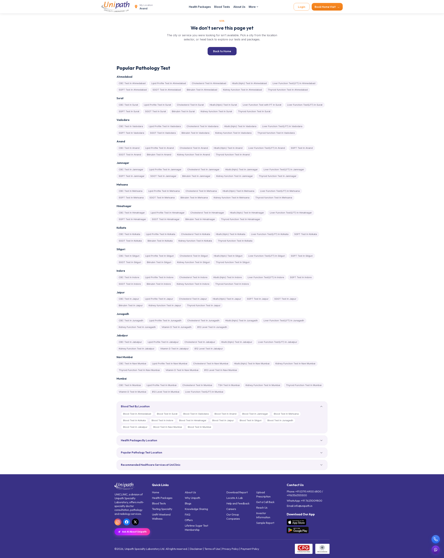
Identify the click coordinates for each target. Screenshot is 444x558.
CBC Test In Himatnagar (132, 212)
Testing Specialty (162, 509)
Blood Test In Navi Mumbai (167, 427)
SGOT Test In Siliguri (130, 262)
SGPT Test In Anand (302, 148)
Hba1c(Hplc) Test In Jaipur (227, 298)
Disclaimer (196, 549)
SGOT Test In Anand (130, 154)
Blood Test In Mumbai (199, 427)
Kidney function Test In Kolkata (195, 240)
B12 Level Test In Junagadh (212, 327)
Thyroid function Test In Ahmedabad (288, 89)
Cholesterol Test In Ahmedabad (209, 83)
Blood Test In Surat (167, 413)
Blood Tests (222, 6)
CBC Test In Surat (128, 104)
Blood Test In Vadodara (196, 413)
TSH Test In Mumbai (229, 385)
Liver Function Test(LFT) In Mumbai (204, 391)
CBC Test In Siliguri (129, 255)
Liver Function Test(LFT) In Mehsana (280, 191)
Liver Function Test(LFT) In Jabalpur (277, 342)
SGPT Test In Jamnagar (131, 176)
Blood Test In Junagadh (280, 420)
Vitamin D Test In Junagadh (176, 327)
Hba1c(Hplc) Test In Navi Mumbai (252, 363)
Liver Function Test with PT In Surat (262, 104)
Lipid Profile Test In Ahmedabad (168, 83)
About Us (239, 6)
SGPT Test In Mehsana (131, 197)
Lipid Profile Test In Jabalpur (163, 342)
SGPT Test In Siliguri (302, 255)
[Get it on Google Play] (298, 530)
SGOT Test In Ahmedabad (167, 89)
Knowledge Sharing (196, 509)
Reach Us (261, 507)
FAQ (187, 514)
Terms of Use (212, 549)
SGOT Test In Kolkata (130, 240)
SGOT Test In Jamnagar (163, 176)
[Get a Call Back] (436, 539)
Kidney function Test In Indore (193, 283)
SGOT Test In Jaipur (285, 298)
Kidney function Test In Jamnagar (234, 176)
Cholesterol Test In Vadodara (202, 126)
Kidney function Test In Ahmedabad (242, 89)
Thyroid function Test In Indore (232, 283)
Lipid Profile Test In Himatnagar (168, 212)
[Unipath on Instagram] (117, 521)
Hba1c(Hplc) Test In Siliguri (228, 255)
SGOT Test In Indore (130, 283)
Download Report (237, 492)
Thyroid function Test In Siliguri (233, 262)
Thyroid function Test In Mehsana (273, 197)
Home (155, 492)
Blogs (188, 503)
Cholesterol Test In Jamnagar (203, 169)
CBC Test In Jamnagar (131, 169)
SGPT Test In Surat (129, 111)
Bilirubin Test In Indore (159, 283)
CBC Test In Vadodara (131, 126)
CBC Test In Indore (129, 277)
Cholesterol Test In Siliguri (194, 255)
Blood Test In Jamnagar (255, 413)
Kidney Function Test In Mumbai (263, 385)
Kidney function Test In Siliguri (193, 262)
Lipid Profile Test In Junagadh (165, 320)
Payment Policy (250, 549)
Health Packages (200, 6)
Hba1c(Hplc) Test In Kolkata (230, 234)
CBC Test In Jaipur (129, 298)
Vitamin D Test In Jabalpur (174, 348)
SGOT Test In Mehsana (162, 197)
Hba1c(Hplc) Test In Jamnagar (241, 169)
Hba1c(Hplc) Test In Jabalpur (236, 342)
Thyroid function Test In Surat (254, 111)
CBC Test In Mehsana (130, 191)
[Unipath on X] (135, 521)
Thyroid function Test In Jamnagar (277, 176)
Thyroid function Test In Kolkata (235, 240)
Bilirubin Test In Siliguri (159, 262)
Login (301, 6)
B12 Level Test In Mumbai (165, 391)
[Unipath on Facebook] (126, 521)
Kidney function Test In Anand (193, 154)
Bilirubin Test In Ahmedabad (202, 89)
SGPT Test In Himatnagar (132, 219)
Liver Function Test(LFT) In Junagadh (284, 320)
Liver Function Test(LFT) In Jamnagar (284, 169)
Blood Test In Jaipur (223, 420)
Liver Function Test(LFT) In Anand (266, 148)
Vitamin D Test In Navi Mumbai (182, 370)
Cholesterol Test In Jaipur (193, 298)
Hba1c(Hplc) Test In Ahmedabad (249, 83)
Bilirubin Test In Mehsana (194, 197)
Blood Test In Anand (225, 413)
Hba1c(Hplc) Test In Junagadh (241, 320)
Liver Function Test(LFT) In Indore (266, 277)
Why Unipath (192, 498)
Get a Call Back (265, 502)
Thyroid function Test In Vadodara (276, 132)
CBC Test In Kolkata (129, 234)
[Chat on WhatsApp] (436, 550)
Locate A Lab (234, 498)
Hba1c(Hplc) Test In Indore (227, 277)
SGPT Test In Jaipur (257, 298)
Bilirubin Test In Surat (183, 111)
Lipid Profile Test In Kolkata (160, 234)
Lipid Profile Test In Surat (157, 104)
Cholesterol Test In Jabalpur (200, 342)
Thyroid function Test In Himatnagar (240, 219)
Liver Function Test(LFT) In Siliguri (266, 255)
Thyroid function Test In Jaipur (203, 305)
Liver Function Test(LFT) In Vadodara (282, 126)
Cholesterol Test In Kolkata (195, 234)
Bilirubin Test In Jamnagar (196, 176)
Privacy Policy (230, 549)
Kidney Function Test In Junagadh (137, 327)
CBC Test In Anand (129, 148)
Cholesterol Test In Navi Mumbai (210, 363)
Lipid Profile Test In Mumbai (162, 385)
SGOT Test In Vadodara (163, 132)
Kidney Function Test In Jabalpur (136, 348)
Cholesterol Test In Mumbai (197, 385)
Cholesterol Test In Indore (193, 277)
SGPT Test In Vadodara (131, 132)
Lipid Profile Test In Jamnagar (165, 169)
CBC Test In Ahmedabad (132, 83)
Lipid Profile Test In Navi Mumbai (169, 363)
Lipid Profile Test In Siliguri (159, 255)
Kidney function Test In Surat (216, 111)
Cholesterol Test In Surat (190, 104)
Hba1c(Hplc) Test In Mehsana (238, 191)
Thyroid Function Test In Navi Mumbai (139, 370)
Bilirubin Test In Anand (159, 154)
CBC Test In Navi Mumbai (132, 363)
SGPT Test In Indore (301, 277)
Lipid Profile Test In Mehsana (164, 191)
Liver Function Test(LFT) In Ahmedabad (294, 83)
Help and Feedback (238, 503)
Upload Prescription (263, 494)
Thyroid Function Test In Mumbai (304, 385)
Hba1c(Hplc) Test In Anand (228, 148)
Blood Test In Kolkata (134, 420)
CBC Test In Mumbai (130, 385)
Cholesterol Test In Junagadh (203, 320)
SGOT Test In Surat (155, 111)
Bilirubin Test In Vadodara (195, 132)
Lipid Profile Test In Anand (159, 148)
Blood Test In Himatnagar (192, 420)
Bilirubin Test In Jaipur (131, 305)
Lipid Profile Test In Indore (159, 277)
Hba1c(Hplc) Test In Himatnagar (247, 212)
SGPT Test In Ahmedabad (133, 89)
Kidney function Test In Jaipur (165, 305)
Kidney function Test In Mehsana (231, 197)
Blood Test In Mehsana (286, 413)
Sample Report (265, 523)
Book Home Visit (327, 6)
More (252, 6)
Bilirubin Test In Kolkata (160, 240)
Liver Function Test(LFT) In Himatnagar (291, 212)
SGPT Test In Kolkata (305, 234)
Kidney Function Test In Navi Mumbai (295, 363)
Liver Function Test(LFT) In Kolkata (269, 234)
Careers (231, 509)
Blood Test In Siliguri (251, 420)
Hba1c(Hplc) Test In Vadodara (240, 126)
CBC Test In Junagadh (131, 320)
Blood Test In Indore (162, 420)
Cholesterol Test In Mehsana (201, 191)
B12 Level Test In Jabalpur (209, 348)
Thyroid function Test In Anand (233, 154)
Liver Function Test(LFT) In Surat (304, 104)
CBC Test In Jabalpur (130, 342)
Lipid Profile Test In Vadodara (165, 126)
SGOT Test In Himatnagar (166, 219)
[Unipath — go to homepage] (117, 6)
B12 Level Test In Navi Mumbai (220, 370)
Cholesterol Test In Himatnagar (207, 212)
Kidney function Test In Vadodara (233, 132)
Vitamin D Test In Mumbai (132, 391)
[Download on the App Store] (296, 522)
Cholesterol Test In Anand (194, 148)
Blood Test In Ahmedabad (137, 413)
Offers (189, 520)
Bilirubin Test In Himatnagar (200, 219)
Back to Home (222, 51)
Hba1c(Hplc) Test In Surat (223, 104)
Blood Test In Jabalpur (135, 427)
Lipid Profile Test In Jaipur (159, 298)
